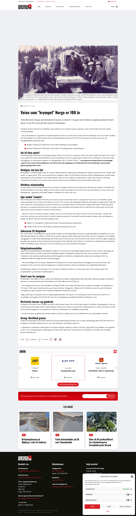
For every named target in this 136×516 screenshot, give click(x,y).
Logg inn (88, 6)
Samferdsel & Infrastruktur (46, 1)
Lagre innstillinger (125, 506)
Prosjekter (60, 6)
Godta (92, 506)
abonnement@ (23, 478)
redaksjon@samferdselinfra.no (28, 471)
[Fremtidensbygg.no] (25, 9)
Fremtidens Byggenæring (26, 1)
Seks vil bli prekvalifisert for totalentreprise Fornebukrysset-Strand (101, 442)
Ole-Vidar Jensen (58, 471)
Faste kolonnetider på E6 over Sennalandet (67, 440)
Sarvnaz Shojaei (57, 480)
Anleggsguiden (74, 6)
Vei (24, 435)
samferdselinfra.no (35, 478)
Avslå (109, 506)
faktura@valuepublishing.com (28, 498)
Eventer (48, 6)
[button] (132, 477)
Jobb (39, 6)
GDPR (107, 511)
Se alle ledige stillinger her (68, 384)
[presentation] (19, 367)
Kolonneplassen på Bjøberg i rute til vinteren (34, 440)
